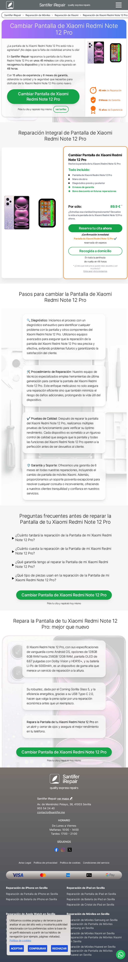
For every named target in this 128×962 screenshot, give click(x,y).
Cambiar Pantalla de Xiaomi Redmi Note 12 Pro (43, 96)
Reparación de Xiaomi (66, 15)
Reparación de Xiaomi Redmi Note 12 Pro (105, 15)
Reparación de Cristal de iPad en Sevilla (90, 904)
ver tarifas (61, 109)
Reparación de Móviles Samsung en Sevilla (92, 920)
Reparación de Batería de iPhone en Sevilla (31, 899)
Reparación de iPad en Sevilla (86, 887)
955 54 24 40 (46, 808)
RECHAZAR (59, 948)
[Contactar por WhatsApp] (120, 954)
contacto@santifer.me (51, 812)
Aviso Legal (25, 862)
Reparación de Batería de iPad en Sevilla (91, 899)
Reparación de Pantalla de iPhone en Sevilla (32, 893)
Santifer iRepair (12, 15)
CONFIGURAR (37, 948)
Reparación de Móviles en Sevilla (88, 914)
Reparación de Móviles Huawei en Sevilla (91, 946)
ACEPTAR (16, 948)
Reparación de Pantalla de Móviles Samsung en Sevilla (90, 926)
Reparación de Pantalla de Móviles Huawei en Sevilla (90, 952)
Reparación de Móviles (38, 15)
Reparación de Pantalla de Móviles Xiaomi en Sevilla (95, 939)
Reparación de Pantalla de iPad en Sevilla (91, 893)
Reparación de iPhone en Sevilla (27, 887)
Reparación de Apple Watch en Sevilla (30, 914)
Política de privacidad (45, 862)
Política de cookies (70, 862)
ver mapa (65, 798)
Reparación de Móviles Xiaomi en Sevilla (90, 933)
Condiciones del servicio (96, 862)
